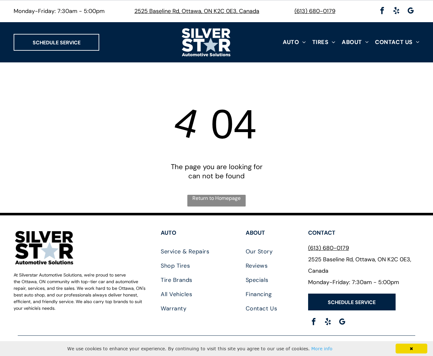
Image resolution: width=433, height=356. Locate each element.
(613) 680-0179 (314, 11)
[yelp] (396, 11)
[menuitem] (294, 42)
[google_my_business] (410, 11)
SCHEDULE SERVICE (57, 42)
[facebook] (382, 11)
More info (322, 348)
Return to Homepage (216, 198)
